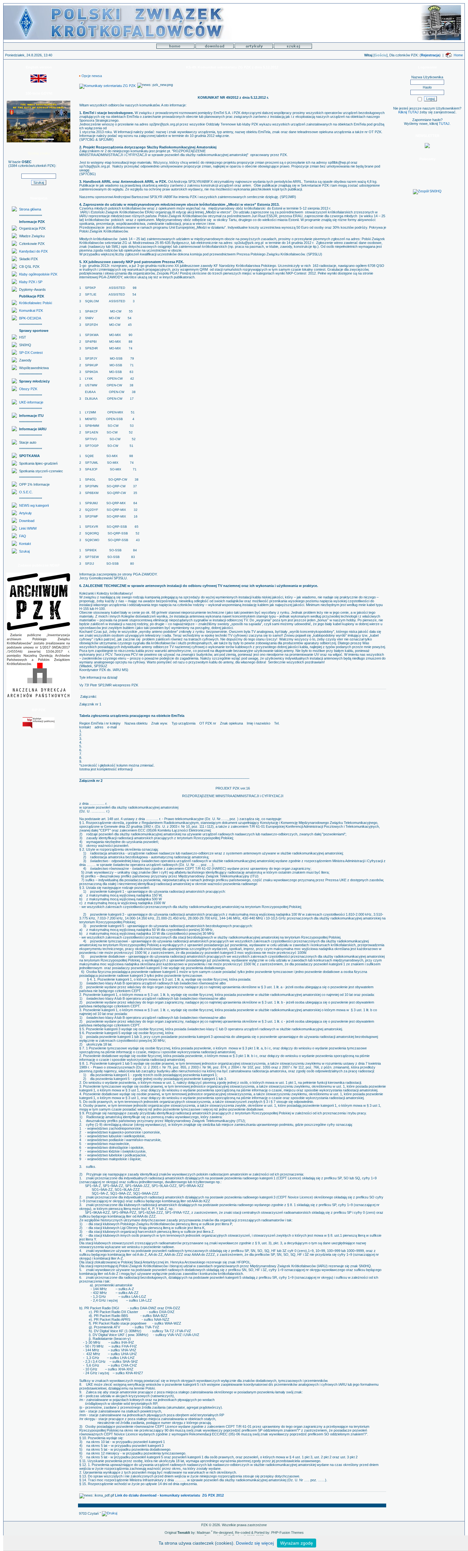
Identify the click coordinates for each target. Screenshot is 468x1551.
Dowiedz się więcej (255, 1543)
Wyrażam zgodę (296, 1543)
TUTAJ (444, 123)
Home (458, 55)
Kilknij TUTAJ (408, 112)
